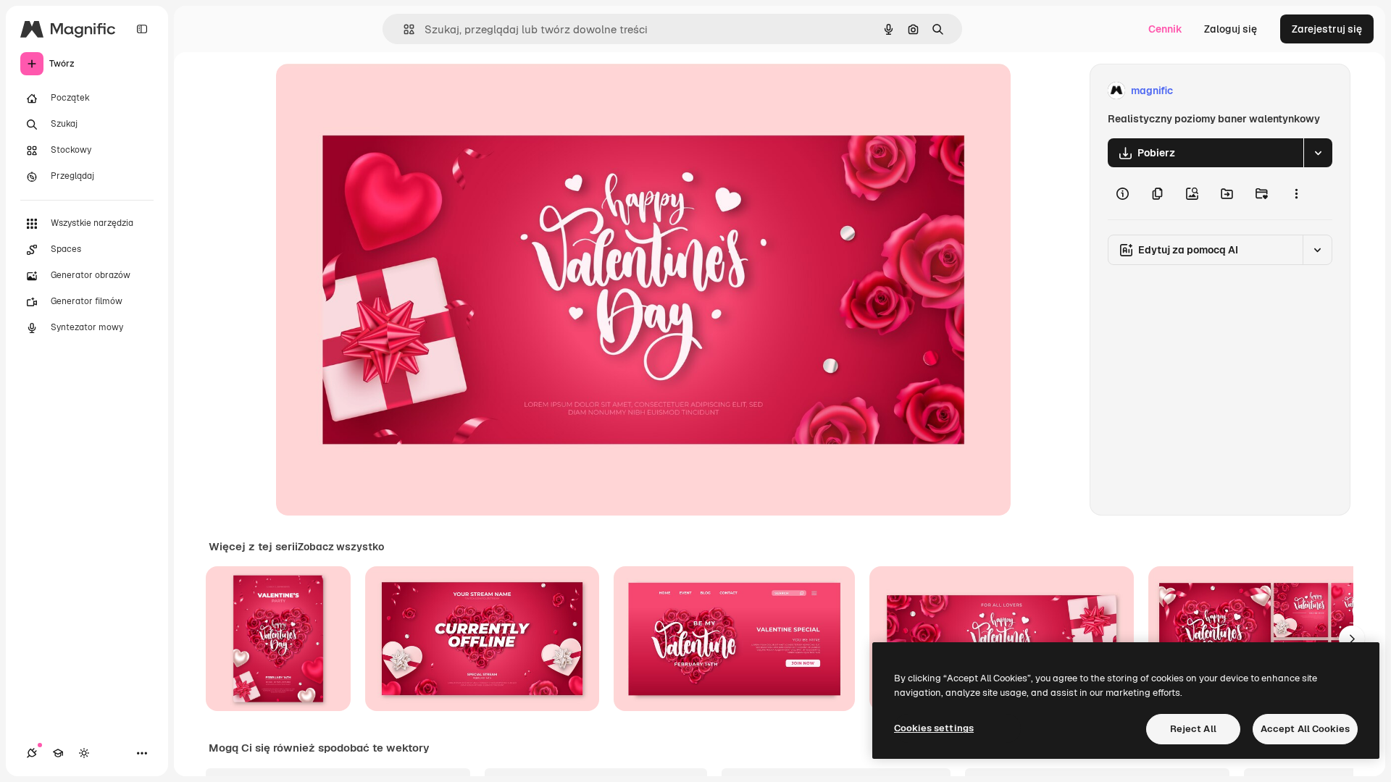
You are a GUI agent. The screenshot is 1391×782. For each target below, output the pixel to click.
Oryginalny (376, 91)
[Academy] (58, 753)
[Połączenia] (31, 753)
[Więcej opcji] (1296, 193)
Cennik (1165, 28)
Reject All (1193, 729)
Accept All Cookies (1305, 729)
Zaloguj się (1230, 28)
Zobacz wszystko (341, 546)
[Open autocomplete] (403, 29)
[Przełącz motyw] (84, 753)
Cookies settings (934, 728)
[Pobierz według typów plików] (1317, 152)
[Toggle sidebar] (142, 29)
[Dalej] (1352, 638)
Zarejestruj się (1327, 28)
